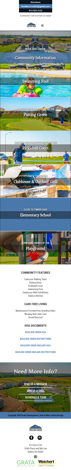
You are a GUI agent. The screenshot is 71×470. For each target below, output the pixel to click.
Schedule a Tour (35, 397)
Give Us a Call (35, 390)
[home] (29, 25)
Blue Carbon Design (54, 415)
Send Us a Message (35, 384)
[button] (42, 26)
